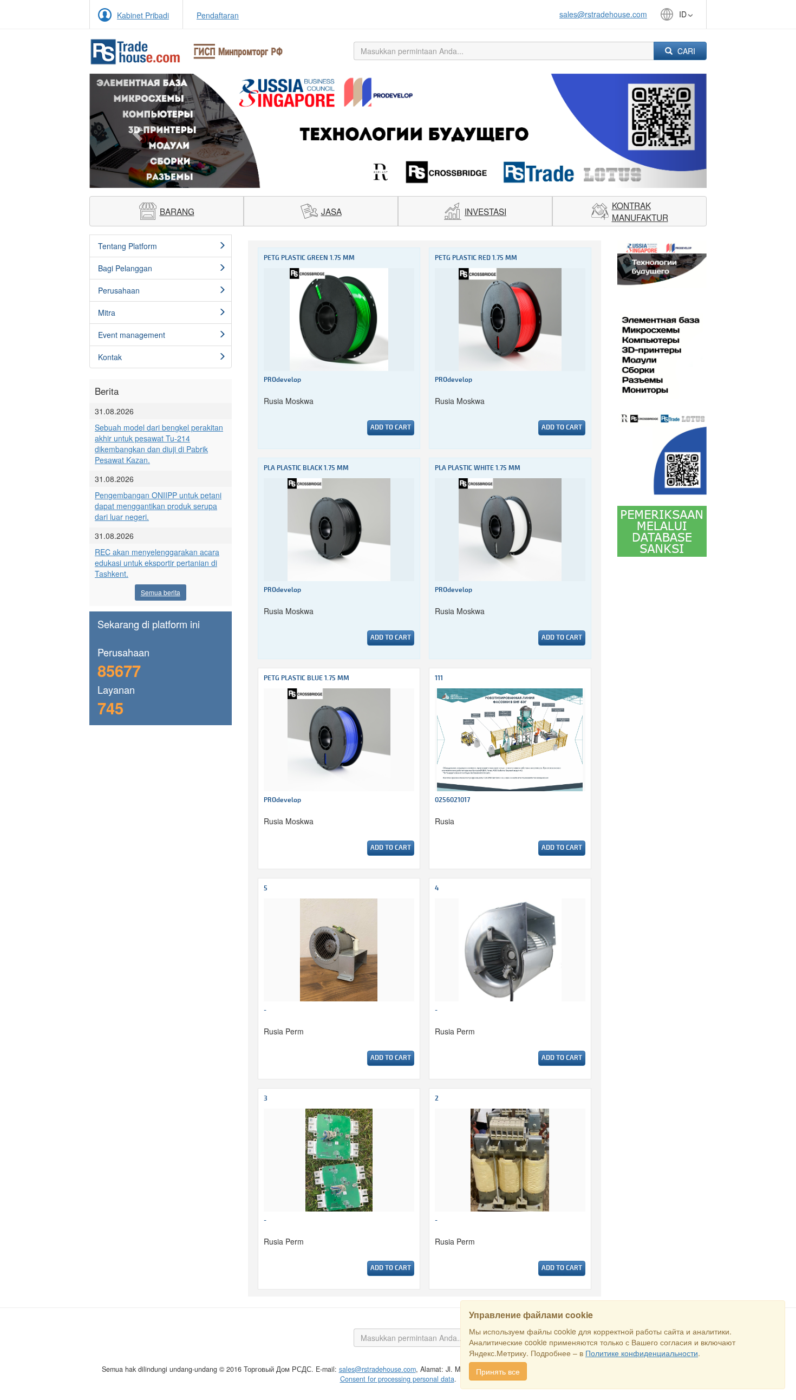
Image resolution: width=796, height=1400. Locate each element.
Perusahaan (119, 290)
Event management (131, 334)
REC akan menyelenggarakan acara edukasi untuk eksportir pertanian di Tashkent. (157, 562)
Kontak (110, 356)
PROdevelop (282, 380)
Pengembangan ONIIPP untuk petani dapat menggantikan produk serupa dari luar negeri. (158, 506)
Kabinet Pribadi (143, 15)
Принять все (498, 1371)
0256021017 (452, 800)
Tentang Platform (127, 245)
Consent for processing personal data (397, 1379)
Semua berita (160, 592)
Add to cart (390, 428)
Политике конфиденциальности (641, 1352)
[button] (135, 131)
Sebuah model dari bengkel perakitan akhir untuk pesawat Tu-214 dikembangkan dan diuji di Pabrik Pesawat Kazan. (159, 443)
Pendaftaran (218, 15)
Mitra (106, 312)
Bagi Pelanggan (125, 268)
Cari (685, 50)
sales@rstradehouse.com (603, 14)
